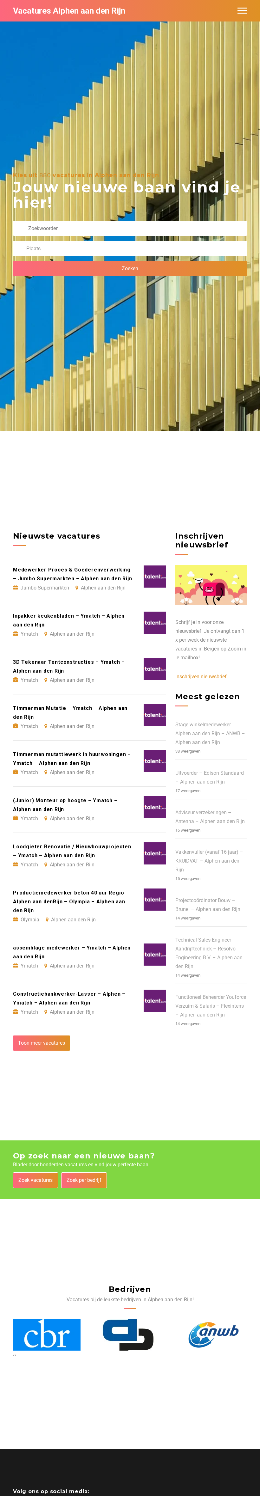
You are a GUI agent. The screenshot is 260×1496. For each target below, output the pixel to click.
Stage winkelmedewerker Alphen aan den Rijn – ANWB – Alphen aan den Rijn (210, 733)
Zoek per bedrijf (84, 1180)
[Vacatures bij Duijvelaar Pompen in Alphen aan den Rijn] (44, 1334)
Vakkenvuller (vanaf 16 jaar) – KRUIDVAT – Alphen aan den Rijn (209, 861)
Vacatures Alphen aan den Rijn (69, 10)
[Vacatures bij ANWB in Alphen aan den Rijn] (130, 1335)
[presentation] (14, 1355)
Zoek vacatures (35, 1180)
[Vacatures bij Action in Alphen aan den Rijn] (213, 1335)
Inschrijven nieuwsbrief (201, 677)
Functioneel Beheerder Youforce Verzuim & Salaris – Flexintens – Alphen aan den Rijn (210, 1006)
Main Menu (242, 10)
